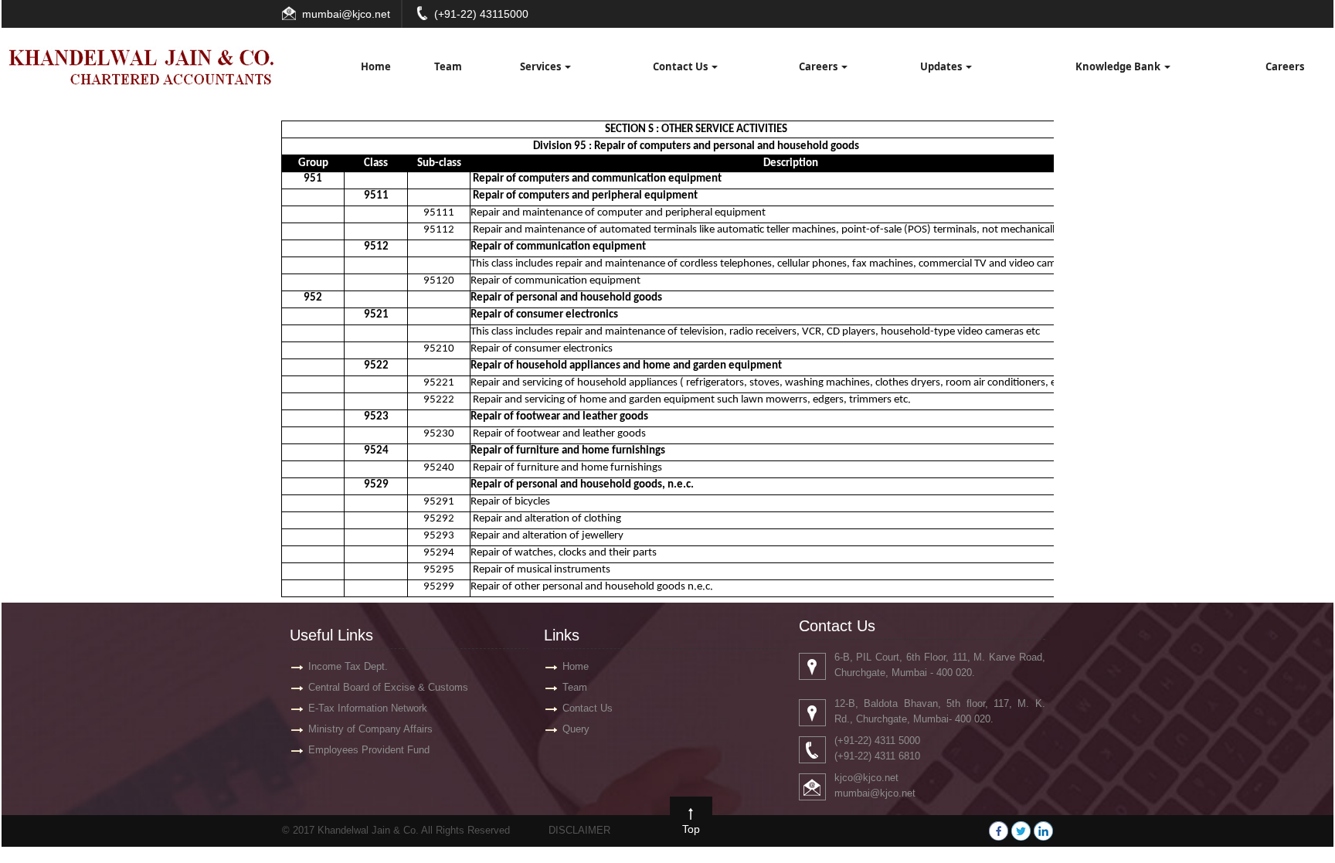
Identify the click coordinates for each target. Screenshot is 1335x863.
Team (448, 66)
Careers (819, 66)
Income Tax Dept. (348, 666)
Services (541, 66)
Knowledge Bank (1119, 66)
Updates (942, 66)
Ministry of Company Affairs (370, 729)
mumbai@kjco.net (346, 14)
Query (575, 729)
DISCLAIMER (579, 830)
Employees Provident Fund (369, 750)
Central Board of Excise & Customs (388, 687)
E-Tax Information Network (367, 708)
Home (376, 66)
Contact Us (681, 66)
